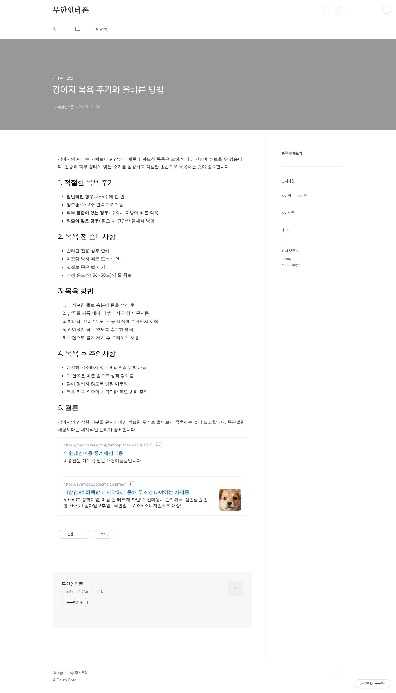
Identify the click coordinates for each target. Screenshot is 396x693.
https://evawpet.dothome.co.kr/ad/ (95, 484)
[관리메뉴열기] (387, 9)
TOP (339, 675)
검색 (327, 11)
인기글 (302, 196)
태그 (76, 29)
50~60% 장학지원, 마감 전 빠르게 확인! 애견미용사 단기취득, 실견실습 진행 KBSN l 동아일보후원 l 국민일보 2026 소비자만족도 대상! (136, 502)
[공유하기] (78, 534)
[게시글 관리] (85, 534)
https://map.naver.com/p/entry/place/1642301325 (108, 445)
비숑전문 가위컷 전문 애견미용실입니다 (102, 460)
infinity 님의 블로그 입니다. (82, 591)
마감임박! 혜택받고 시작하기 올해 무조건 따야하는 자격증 (126, 492)
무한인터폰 (71, 10)
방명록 (101, 29)
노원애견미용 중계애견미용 (93, 453)
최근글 (286, 196)
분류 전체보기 (292, 153)
